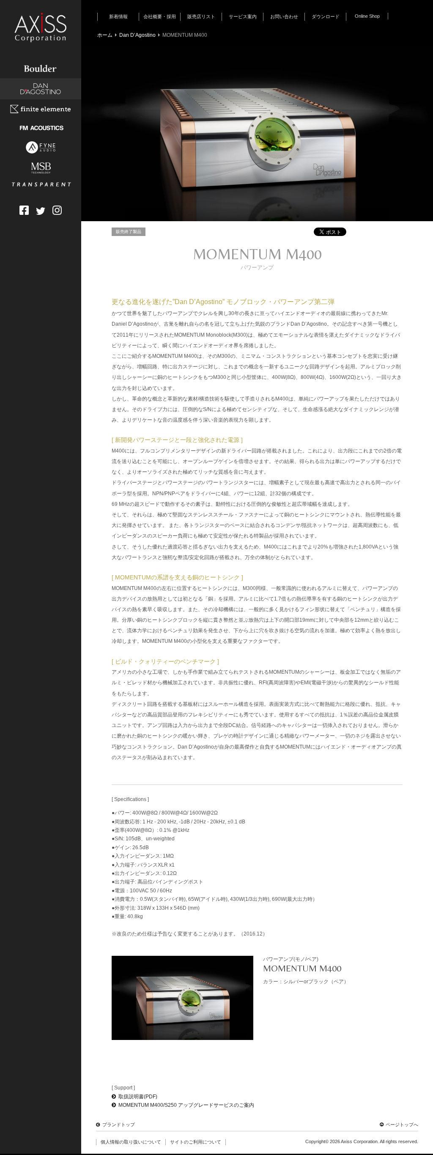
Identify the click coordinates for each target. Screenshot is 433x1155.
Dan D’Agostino (137, 35)
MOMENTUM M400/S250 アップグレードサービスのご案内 (186, 1105)
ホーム (104, 35)
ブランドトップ (118, 1124)
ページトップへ (402, 1124)
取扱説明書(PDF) (137, 1097)
